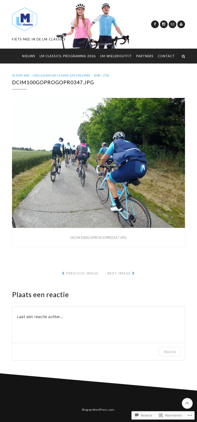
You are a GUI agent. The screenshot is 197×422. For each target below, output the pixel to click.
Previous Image (82, 273)
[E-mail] (172, 24)
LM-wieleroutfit (116, 56)
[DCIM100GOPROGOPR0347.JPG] (98, 162)
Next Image (119, 273)
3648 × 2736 (101, 75)
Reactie (170, 352)
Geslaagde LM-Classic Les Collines (61, 75)
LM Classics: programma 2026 (68, 56)
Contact (166, 56)
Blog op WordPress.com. (98, 409)
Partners (145, 56)
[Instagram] (164, 24)
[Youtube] (181, 24)
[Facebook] (155, 24)
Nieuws (28, 56)
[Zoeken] (183, 56)
